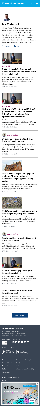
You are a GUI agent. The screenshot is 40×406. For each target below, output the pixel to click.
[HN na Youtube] (28, 342)
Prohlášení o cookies (22, 363)
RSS (18, 46)
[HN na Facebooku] (16, 342)
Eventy (4, 380)
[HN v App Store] (22, 352)
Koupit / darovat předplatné (10, 377)
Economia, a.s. (14, 331)
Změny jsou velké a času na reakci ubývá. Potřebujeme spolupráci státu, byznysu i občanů (19, 71)
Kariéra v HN (6, 369)
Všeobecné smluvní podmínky (25, 369)
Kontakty (5, 360)
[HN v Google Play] (8, 352)
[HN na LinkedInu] (22, 342)
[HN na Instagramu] (19, 342)
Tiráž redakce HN (7, 363)
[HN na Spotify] (25, 342)
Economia (5, 366)
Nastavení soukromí (22, 366)
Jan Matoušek (12, 135)
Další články (20, 315)
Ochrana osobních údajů (23, 360)
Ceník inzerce (6, 372)
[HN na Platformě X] (13, 342)
